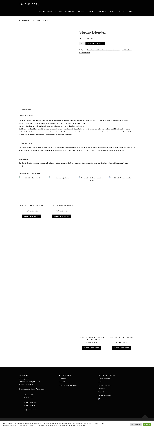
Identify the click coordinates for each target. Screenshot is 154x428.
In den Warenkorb (95, 43)
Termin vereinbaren (65, 11)
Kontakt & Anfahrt (104, 378)
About (90, 11)
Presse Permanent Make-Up (67, 385)
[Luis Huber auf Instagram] (99, 398)
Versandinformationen (104, 395)
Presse (81, 11)
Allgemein (62, 378)
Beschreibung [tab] (27, 110)
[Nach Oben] (145, 418)
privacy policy (82, 425)
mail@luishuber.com (30, 410)
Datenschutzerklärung (104, 385)
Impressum (101, 388)
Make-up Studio (45, 11)
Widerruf (101, 392)
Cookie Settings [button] (136, 424)
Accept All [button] (147, 424)
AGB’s (100, 382)
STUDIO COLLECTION (105, 11)
